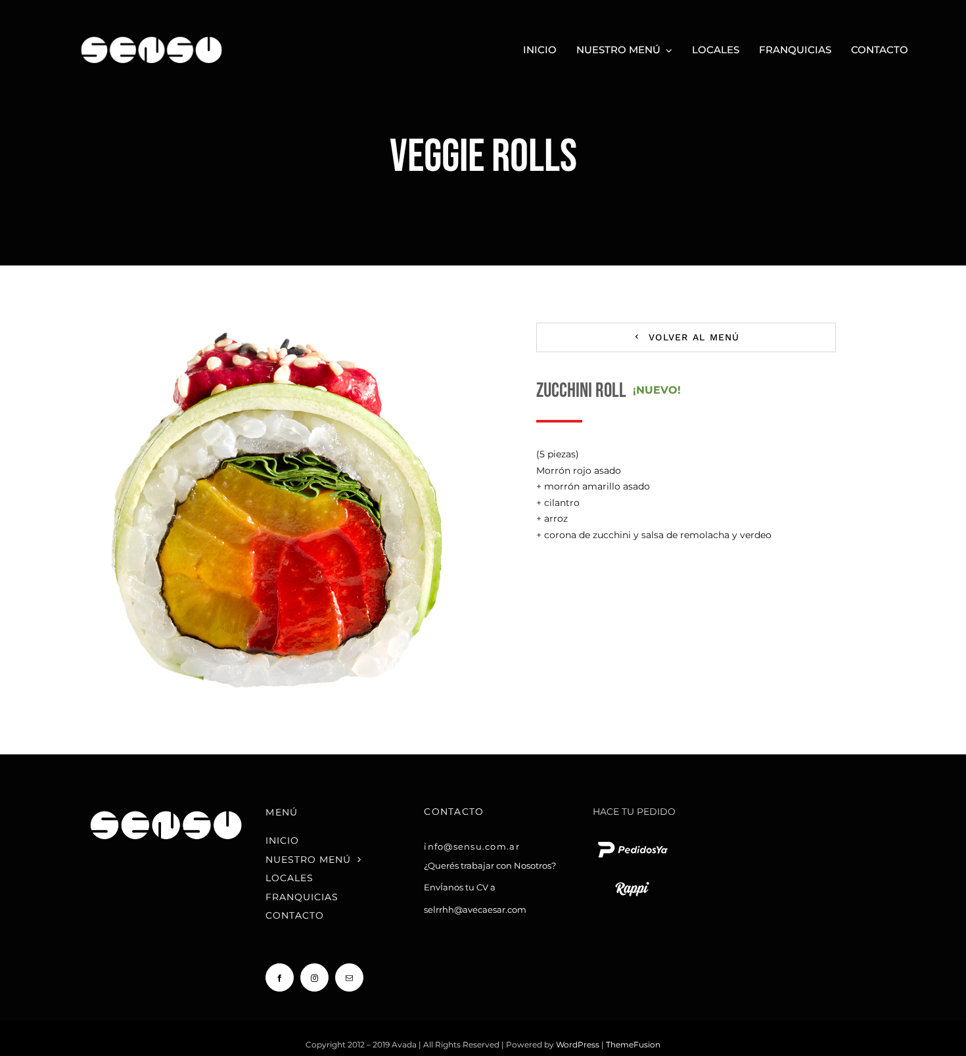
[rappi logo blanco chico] (632, 880)
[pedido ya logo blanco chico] (632, 841)
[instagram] (314, 977)
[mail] (349, 977)
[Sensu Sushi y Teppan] (151, 31)
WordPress (578, 1044)
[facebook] (279, 977)
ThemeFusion (633, 1044)
